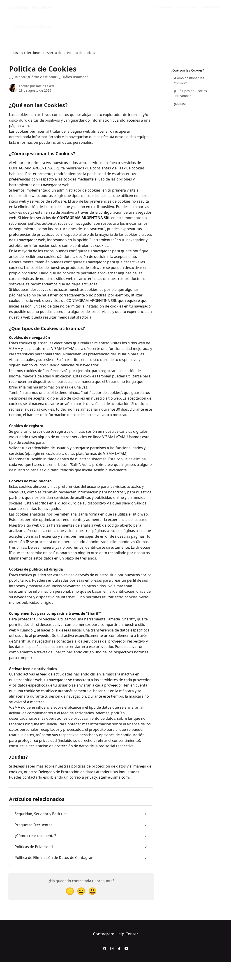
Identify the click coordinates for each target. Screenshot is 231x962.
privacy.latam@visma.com (107, 777)
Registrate (211, 7)
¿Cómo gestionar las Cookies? (189, 80)
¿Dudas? (180, 104)
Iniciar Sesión (187, 7)
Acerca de (54, 53)
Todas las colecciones (25, 53)
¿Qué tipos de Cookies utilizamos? (190, 93)
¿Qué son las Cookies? (187, 70)
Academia (164, 7)
